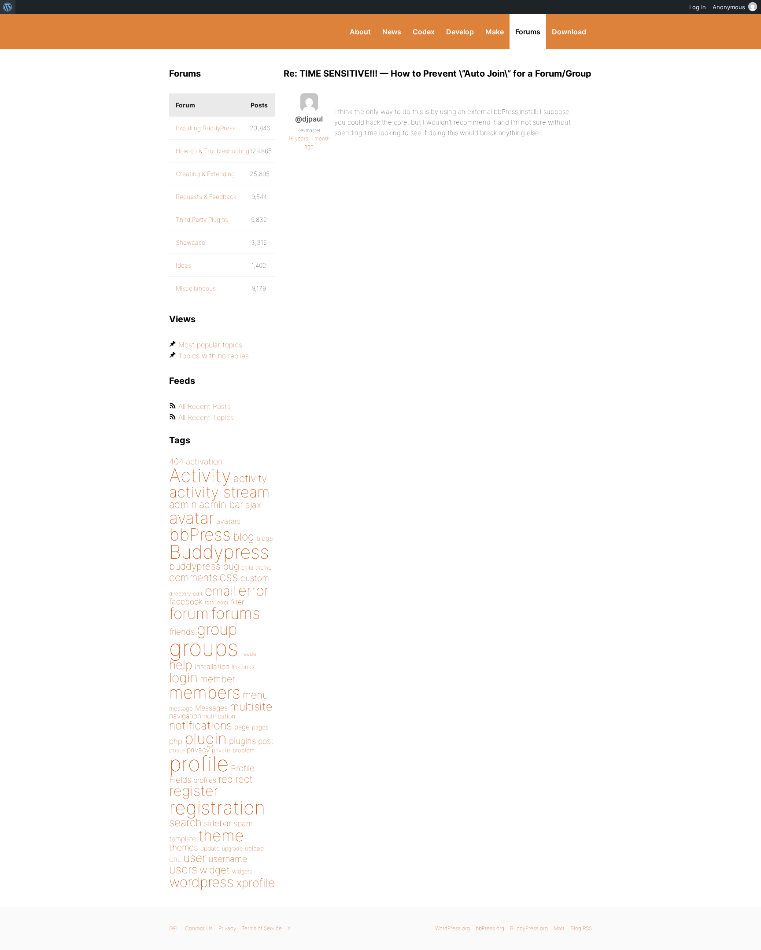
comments (193, 577)
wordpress (201, 882)
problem (244, 750)
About (360, 31)
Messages (211, 707)
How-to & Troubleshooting (212, 151)
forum (189, 613)
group (217, 629)
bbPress (200, 534)
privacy (198, 749)
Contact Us (199, 928)
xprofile (255, 883)
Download (569, 31)
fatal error (217, 602)
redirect (235, 779)
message (181, 708)
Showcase (190, 242)
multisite (251, 706)
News (391, 31)
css (228, 576)
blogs (264, 538)
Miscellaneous (196, 288)
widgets (242, 871)
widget (214, 870)
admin (183, 504)
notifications (200, 725)
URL (175, 859)
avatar (191, 518)
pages (260, 727)
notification (219, 716)
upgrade (232, 848)
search (185, 822)
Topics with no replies (213, 355)
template (182, 839)
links (248, 666)
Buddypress (219, 552)
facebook (186, 601)
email (220, 591)
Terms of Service (262, 928)
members (204, 692)
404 (176, 462)
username (227, 859)
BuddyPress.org (228, 31)
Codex (424, 31)
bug (231, 566)
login (183, 677)
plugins (242, 741)
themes (183, 847)
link (236, 667)
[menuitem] (7, 7)
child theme (256, 567)
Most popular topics (210, 344)
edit (198, 593)
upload (254, 848)
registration (217, 807)
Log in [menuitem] (697, 7)
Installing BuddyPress (206, 128)
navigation (185, 716)
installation (212, 666)
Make (494, 31)
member (217, 679)
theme (221, 835)
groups (203, 647)
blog (243, 536)
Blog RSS (581, 928)
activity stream (219, 492)
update (210, 848)
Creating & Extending (205, 173)
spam (243, 823)
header (249, 654)
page (242, 727)
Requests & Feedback (206, 196)
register (193, 790)
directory (180, 593)
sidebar (217, 823)
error (253, 590)
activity (250, 478)
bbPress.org (490, 928)
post (265, 741)
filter (237, 602)
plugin (206, 738)
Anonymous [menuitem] (729, 7)
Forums (527, 31)
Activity (200, 475)
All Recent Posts (204, 406)
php (175, 741)
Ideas (183, 265)
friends (182, 631)
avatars (228, 521)
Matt (559, 928)
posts (177, 750)
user (194, 858)
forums (235, 613)
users (183, 869)
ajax (253, 505)
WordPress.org (452, 928)
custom (254, 578)
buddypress (195, 566)
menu (255, 695)
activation (204, 462)
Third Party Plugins (202, 219)
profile (199, 764)
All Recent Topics (206, 417)
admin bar (221, 504)
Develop (460, 31)
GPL (174, 928)
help (180, 665)
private (221, 750)
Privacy (227, 928)
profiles (204, 780)
